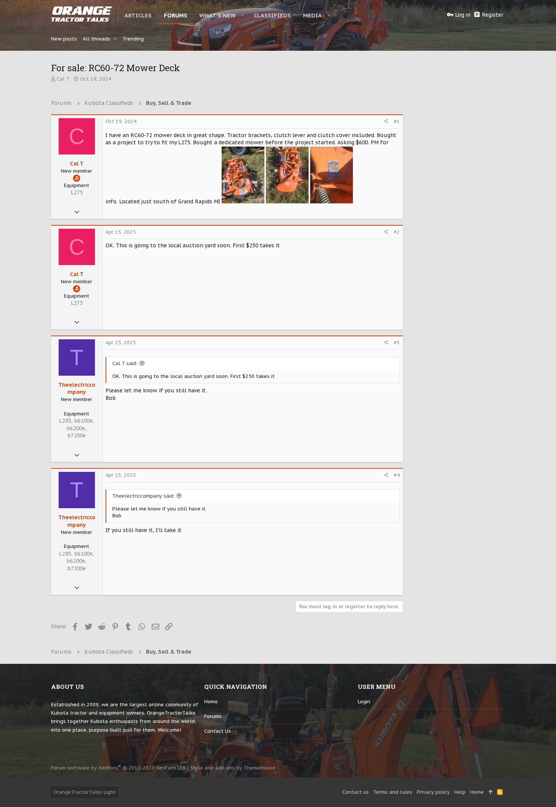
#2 (397, 232)
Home (211, 701)
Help (460, 792)
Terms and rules (392, 792)
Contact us (217, 731)
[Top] (490, 792)
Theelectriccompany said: (143, 496)
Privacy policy (433, 792)
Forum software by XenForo (118, 768)
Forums (213, 716)
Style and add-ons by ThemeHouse (232, 768)
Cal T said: (125, 363)
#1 (397, 121)
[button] (242, 15)
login (364, 701)
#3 (397, 342)
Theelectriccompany (76, 388)
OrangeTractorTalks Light (84, 792)
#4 (397, 475)
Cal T (63, 79)
